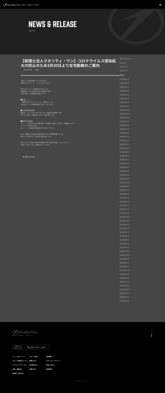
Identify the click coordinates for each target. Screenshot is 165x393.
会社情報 (49, 356)
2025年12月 (124, 110)
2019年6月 (123, 297)
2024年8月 (123, 155)
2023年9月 (123, 190)
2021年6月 (123, 236)
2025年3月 (123, 136)
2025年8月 (123, 121)
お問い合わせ (50, 365)
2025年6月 (123, 125)
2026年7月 (123, 83)
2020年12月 (124, 251)
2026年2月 (123, 102)
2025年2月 (123, 140)
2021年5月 (123, 239)
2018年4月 (123, 301)
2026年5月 (123, 91)
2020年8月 (123, 262)
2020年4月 (123, 278)
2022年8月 (123, 201)
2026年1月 (123, 106)
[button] (160, 4)
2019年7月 (123, 293)
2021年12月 (124, 217)
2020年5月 (123, 274)
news (37, 69)
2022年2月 (123, 209)
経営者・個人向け (18, 373)
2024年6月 (123, 163)
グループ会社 (33, 356)
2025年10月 (124, 117)
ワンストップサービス (19, 365)
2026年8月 (123, 79)
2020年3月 (123, 281)
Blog (121, 63)
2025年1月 (123, 144)
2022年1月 (123, 213)
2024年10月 (124, 152)
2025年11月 (124, 113)
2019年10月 (124, 289)
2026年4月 (123, 94)
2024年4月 (123, 171)
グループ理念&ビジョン (20, 361)
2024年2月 (123, 175)
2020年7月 (123, 266)
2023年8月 (123, 194)
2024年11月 (124, 148)
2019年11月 (124, 285)
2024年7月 (123, 159)
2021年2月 (123, 247)
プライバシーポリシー (53, 361)
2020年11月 (124, 255)
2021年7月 (123, 232)
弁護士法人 (32, 369)
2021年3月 (123, 243)
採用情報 (49, 369)
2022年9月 (123, 197)
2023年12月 (124, 178)
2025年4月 (123, 133)
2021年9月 (123, 228)
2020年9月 (123, 259)
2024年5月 (123, 167)
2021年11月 (124, 220)
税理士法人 (32, 361)
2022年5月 (123, 205)
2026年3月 (123, 98)
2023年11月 (124, 182)
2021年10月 (124, 224)
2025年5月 (123, 129)
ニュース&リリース (18, 356)
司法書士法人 (33, 365)
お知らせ (123, 70)
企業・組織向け (17, 369)
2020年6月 (123, 270)
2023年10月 (124, 186)
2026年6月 (123, 87)
